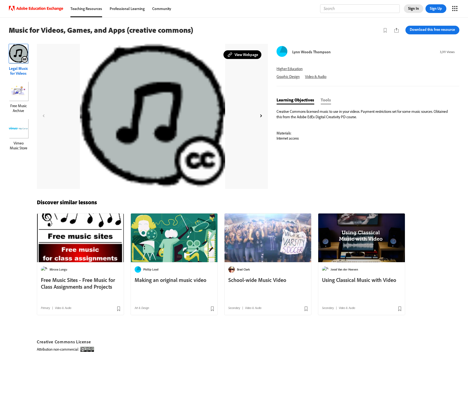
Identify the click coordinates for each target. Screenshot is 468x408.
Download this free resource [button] (432, 29)
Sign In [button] (413, 8)
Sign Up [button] (436, 8)
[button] (242, 54)
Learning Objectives (295, 100)
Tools (326, 100)
